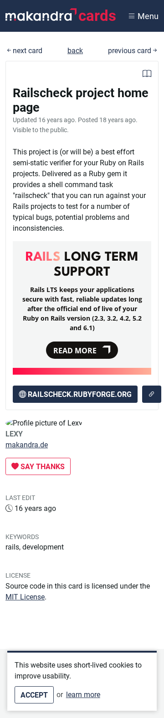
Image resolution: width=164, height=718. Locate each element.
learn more (83, 694)
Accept (34, 695)
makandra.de (26, 445)
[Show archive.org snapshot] (151, 394)
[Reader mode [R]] (147, 74)
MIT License (25, 597)
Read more (75, 351)
